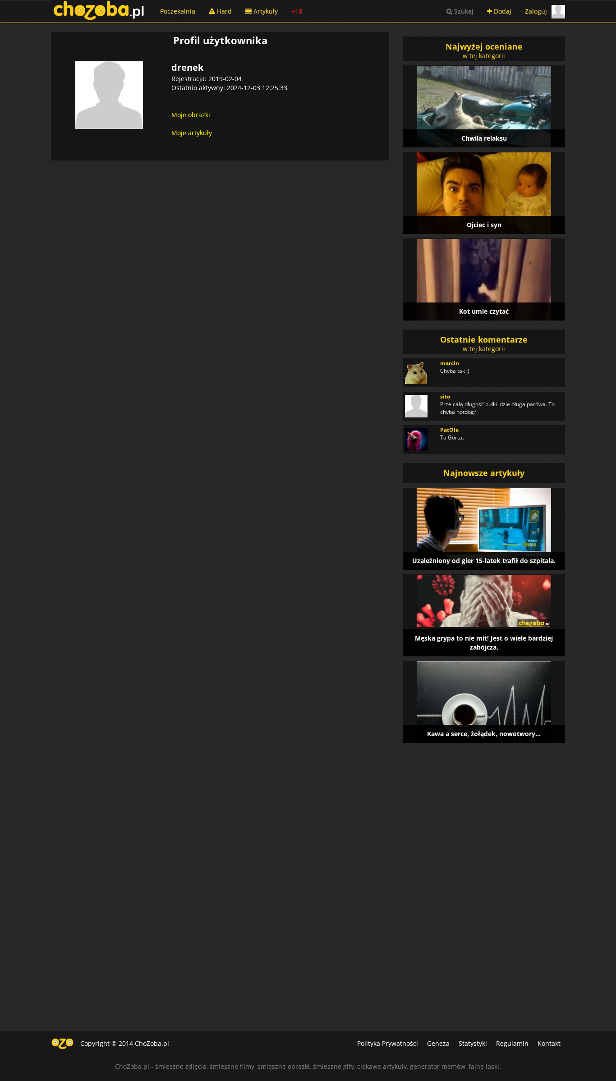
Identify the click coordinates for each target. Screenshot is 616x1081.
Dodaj (501, 11)
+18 (296, 11)
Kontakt (549, 1043)
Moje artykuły (191, 132)
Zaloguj (536, 11)
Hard (223, 11)
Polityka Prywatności (387, 1043)
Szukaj (462, 11)
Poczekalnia (177, 11)
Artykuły (265, 11)
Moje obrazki (190, 114)
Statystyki (473, 1043)
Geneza (438, 1043)
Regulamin (512, 1043)
